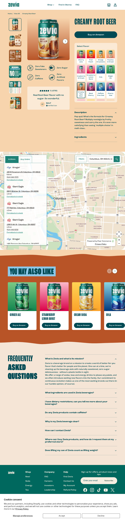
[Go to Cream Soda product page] (86, 296)
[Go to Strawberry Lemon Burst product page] (54, 296)
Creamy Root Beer (29, 13)
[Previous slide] (109, 271)
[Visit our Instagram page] (92, 490)
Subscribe (108, 481)
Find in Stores (65, 5)
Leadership (49, 490)
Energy (28, 486)
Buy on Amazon (96, 35)
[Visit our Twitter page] (113, 490)
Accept (62, 515)
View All (17, 13)
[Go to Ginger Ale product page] (22, 296)
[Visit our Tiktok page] (99, 490)
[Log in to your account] (115, 5)
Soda (27, 481)
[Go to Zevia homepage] (14, 4)
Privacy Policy (22, 509)
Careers (48, 481)
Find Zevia (68, 477)
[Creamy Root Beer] (15, 24)
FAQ (77, 5)
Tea (27, 490)
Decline (101, 515)
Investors (49, 486)
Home (10, 13)
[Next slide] (65, 41)
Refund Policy (69, 490)
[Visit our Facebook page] (85, 490)
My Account (69, 486)
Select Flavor (83, 46)
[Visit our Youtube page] (106, 490)
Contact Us (68, 481)
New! (27, 477)
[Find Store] (109, 5)
